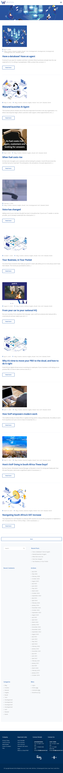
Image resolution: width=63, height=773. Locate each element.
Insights (19, 51)
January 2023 (35, 624)
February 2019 (36, 670)
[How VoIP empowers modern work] (14, 397)
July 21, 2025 (7, 356)
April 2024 (34, 600)
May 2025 (34, 588)
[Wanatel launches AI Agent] (14, 90)
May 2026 (34, 574)
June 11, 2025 (7, 409)
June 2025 (34, 586)
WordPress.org (36, 692)
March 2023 (35, 622)
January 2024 (35, 605)
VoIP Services (21, 744)
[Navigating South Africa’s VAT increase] (14, 498)
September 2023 (36, 612)
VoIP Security (21, 742)
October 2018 (36, 675)
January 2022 (35, 648)
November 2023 (36, 607)
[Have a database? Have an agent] (14, 37)
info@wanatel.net (42, 750)
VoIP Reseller (21, 740)
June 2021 (34, 656)
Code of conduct (6, 746)
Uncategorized (33, 51)
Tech (27, 51)
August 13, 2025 (8, 306)
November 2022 (36, 629)
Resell (23, 51)
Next (31, 539)
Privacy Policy (6, 740)
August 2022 (35, 634)
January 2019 (35, 673)
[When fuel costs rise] (14, 140)
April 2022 (34, 644)
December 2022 (36, 627)
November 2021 (36, 651)
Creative (9, 51)
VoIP (14, 52)
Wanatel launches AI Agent (15, 106)
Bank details (5, 744)
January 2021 (35, 663)
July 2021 (34, 653)
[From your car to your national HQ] (14, 293)
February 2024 (36, 603)
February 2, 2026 (8, 203)
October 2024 (36, 593)
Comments (36, 690)
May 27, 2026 (7, 102)
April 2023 (34, 620)
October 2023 (36, 610)
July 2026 (34, 571)
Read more (8, 67)
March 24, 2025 (8, 510)
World (22, 52)
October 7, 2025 (8, 255)
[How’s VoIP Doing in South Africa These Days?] (14, 447)
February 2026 (36, 576)
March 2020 (35, 668)
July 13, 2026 (7, 49)
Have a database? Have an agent (18, 56)
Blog (5, 51)
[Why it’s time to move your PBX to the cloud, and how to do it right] (14, 344)
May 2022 (34, 641)
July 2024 (34, 598)
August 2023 (35, 615)
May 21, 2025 (7, 460)
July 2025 (34, 583)
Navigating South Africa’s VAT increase (21, 514)
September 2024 (36, 595)
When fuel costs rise (12, 157)
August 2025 (35, 581)
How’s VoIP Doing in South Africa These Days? (25, 464)
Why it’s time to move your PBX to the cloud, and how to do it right (30, 362)
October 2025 (36, 578)
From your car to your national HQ (19, 310)
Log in (33, 685)
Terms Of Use (6, 742)
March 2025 (35, 591)
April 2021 (34, 658)
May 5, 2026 (7, 153)
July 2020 (34, 665)
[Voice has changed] (14, 191)
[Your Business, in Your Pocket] (14, 243)
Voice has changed (11, 209)
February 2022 (36, 646)
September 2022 (36, 632)
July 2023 (34, 617)
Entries (35, 687)
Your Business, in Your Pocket (17, 259)
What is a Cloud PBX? (23, 750)
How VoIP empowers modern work (19, 413)
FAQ (3, 748)
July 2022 (34, 636)
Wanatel (18, 52)
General (14, 51)
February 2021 (36, 660)
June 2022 (34, 639)
